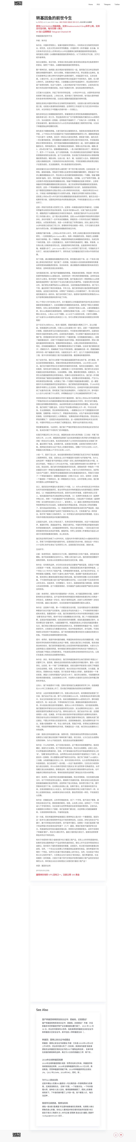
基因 (60, 22)
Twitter (117, 4)
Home (91, 4)
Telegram (107, 4)
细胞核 (70, 22)
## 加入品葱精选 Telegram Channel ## (53, 31)
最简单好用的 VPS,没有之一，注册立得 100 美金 (58, 874)
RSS (98, 4)
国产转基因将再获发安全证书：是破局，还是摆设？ (65, 1019)
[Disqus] (68, 919)
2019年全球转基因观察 (52, 1060)
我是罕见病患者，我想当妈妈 (55, 1103)
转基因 (65, 22)
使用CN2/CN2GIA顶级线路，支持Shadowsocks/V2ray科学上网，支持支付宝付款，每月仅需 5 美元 (68, 27)
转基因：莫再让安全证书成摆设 (56, 1039)
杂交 (77, 22)
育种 (74, 22)
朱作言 (40, 22)
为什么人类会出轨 (50, 1080)
